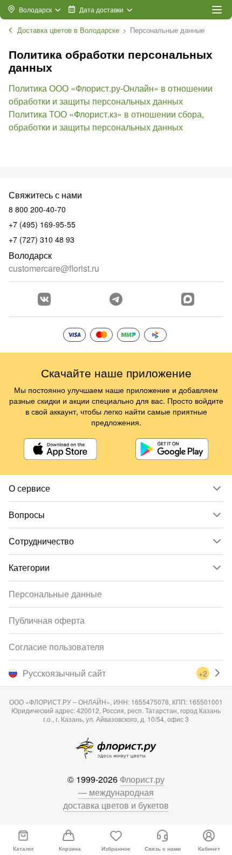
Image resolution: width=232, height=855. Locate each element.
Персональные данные (55, 594)
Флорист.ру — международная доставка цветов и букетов (116, 792)
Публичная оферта (47, 620)
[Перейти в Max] (188, 299)
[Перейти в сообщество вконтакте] (44, 299)
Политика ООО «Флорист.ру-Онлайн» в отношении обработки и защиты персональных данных (111, 94)
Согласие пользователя (56, 646)
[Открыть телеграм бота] (116, 299)
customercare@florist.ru (54, 268)
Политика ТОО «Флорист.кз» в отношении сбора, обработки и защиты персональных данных (106, 120)
